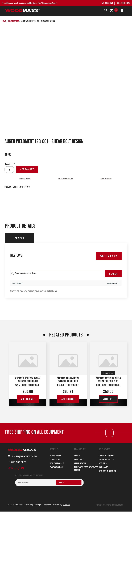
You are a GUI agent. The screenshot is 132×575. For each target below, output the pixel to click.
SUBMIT (60, 482)
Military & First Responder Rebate (86, 468)
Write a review (106, 179)
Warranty (103, 467)
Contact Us (55, 459)
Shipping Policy (25, 179)
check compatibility (65, 179)
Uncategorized (13, 21)
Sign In (77, 455)
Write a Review (108, 256)
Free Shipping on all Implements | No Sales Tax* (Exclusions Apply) (29, 3)
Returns (103, 463)
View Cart (78, 459)
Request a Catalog (107, 471)
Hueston (66, 505)
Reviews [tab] (19, 238)
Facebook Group (57, 467)
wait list (108, 399)
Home (4, 21)
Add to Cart (28, 399)
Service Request (106, 455)
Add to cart (27, 169)
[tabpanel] (66, 270)
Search (113, 273)
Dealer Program (57, 463)
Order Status (80, 463)
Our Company (55, 455)
